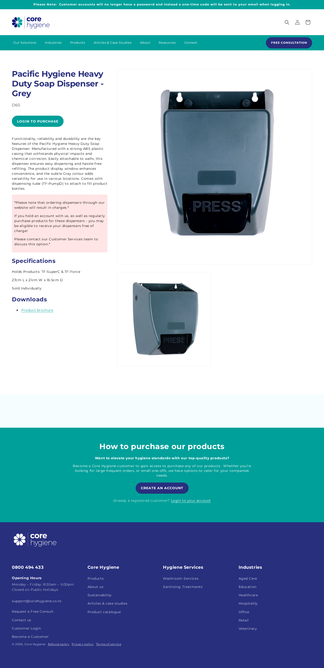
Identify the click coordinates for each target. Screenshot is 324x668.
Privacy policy (82, 644)
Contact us (21, 620)
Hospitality (248, 603)
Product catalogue (104, 612)
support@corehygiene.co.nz (37, 601)
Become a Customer (30, 636)
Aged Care (248, 578)
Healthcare (248, 595)
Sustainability (100, 595)
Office (244, 612)
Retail (244, 620)
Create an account (162, 488)
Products (96, 578)
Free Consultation (289, 42)
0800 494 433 (28, 567)
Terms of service (108, 644)
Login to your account (191, 500)
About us (96, 586)
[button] (287, 22)
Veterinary (248, 628)
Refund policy (58, 644)
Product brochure (37, 310)
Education (248, 586)
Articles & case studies (108, 603)
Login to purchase (37, 121)
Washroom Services (181, 578)
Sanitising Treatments (183, 586)
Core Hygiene (35, 644)
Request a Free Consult (32, 611)
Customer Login (26, 628)
